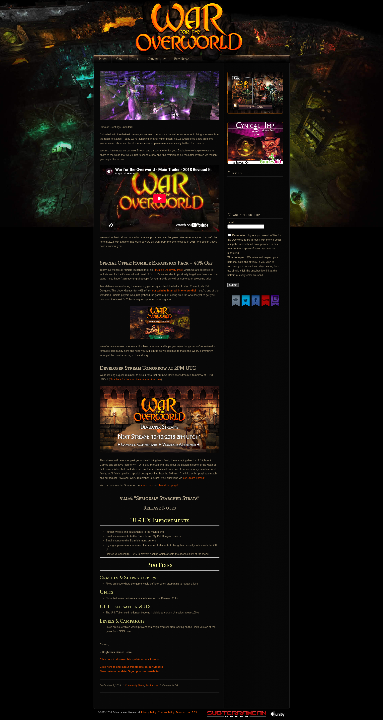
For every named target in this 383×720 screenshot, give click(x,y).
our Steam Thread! (194, 477)
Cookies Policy (166, 712)
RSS (194, 712)
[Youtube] (265, 306)
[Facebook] (256, 306)
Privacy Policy (148, 712)
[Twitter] (246, 306)
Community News (134, 685)
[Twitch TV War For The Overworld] (275, 306)
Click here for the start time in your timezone (135, 379)
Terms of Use (183, 712)
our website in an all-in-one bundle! (174, 290)
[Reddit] (236, 306)
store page (147, 485)
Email (230, 222)
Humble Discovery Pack (169, 269)
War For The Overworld (203, 28)
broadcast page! (168, 485)
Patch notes (151, 685)
